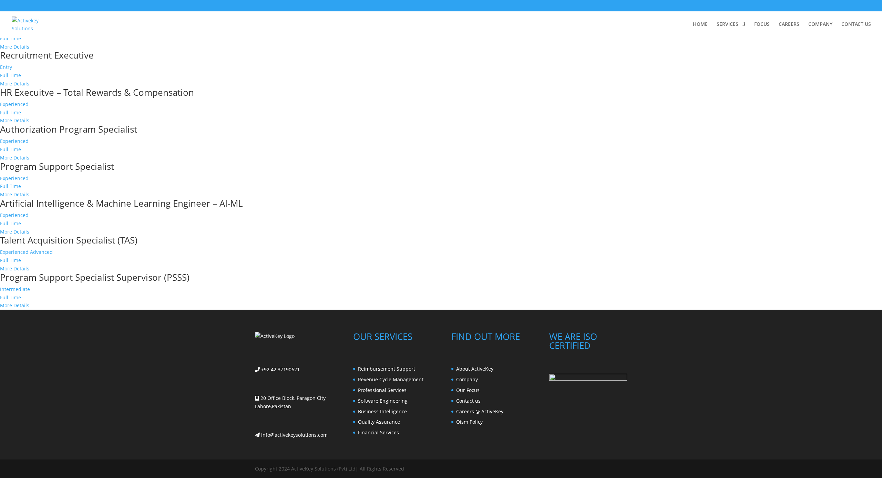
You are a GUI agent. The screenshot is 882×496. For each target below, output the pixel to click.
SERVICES (727, 24)
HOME (700, 24)
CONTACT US (856, 24)
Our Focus (468, 390)
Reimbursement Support (386, 368)
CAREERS (789, 24)
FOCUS (762, 24)
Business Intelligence (382, 411)
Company (467, 379)
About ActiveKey (474, 368)
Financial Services (378, 432)
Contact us (468, 400)
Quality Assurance (379, 421)
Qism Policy (469, 421)
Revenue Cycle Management (390, 379)
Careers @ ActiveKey (479, 411)
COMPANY (820, 24)
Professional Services (382, 390)
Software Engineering (383, 400)
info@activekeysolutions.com (294, 435)
